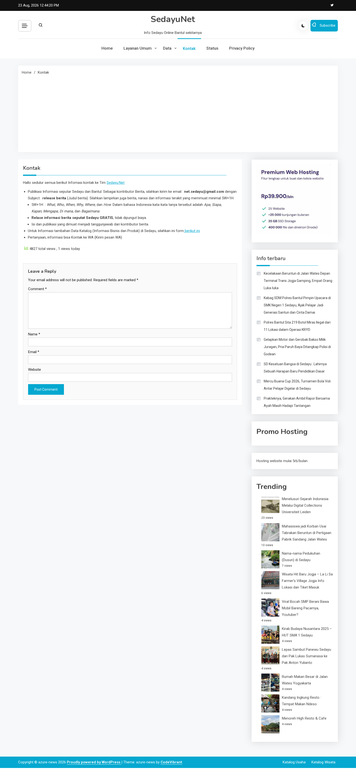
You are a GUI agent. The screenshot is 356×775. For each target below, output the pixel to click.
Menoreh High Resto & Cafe (304, 718)
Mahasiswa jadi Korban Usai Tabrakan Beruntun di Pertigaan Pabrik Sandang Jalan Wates (306, 533)
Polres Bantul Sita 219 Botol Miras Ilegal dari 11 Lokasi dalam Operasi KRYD (297, 326)
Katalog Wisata (323, 762)
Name (34, 334)
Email (33, 352)
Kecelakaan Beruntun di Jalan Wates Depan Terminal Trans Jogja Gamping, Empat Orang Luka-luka (298, 280)
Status (212, 48)
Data (167, 48)
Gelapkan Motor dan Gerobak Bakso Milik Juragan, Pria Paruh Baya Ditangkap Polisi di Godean (297, 347)
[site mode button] (303, 25)
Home (107, 48)
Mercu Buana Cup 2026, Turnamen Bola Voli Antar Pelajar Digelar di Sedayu (297, 384)
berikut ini (192, 231)
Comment (37, 289)
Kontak (189, 48)
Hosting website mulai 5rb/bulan (282, 461)
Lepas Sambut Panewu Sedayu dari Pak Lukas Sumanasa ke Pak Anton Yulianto (306, 656)
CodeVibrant (171, 762)
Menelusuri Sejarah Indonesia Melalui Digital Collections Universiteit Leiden (305, 505)
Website (34, 369)
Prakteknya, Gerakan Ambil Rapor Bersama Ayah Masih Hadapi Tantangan (297, 402)
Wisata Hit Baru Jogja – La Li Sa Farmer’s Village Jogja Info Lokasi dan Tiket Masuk (307, 580)
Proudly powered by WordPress (94, 762)
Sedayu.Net (115, 182)
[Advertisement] (178, 112)
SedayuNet (173, 19)
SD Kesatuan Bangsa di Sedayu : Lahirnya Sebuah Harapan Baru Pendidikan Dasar (295, 367)
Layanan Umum (138, 48)
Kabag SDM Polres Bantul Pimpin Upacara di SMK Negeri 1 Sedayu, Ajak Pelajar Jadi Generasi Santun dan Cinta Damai (297, 305)
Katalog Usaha (294, 762)
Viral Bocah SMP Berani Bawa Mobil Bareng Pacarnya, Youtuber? (305, 608)
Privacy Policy (242, 48)
